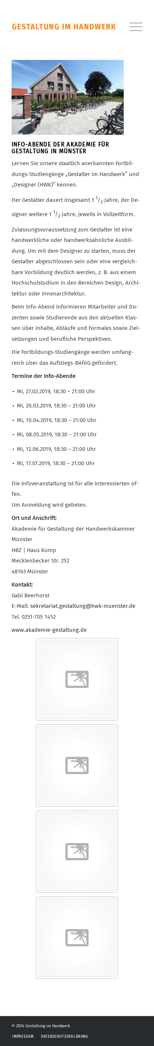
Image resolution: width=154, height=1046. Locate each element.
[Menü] (132, 26)
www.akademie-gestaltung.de (49, 630)
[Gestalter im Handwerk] (64, 26)
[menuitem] (132, 26)
